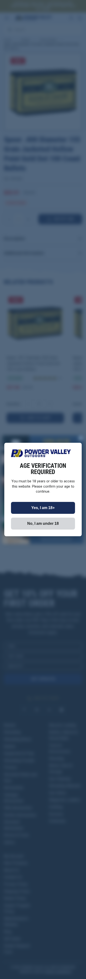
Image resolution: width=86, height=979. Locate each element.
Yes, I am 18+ (43, 508)
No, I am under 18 (43, 523)
